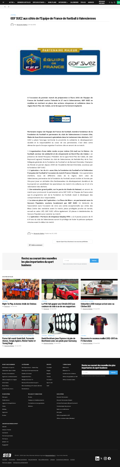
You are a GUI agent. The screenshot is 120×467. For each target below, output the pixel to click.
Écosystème (6, 394)
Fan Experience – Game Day (30, 367)
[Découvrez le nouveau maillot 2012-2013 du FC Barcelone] (99, 323)
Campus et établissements (36, 400)
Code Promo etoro (7, 389)
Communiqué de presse (64, 406)
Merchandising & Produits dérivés (32, 385)
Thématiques (67, 364)
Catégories (25, 364)
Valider (94, 260)
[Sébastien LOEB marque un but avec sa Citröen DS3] (99, 289)
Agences (5, 412)
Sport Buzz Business (8, 364)
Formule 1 (49, 379)
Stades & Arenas (27, 373)
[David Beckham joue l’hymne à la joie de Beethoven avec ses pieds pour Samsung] (60, 323)
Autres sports (14, 335)
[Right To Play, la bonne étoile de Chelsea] (20, 289)
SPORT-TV (5, 442)
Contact (72, 459)
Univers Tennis (6, 429)
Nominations (25, 389)
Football (13, 15)
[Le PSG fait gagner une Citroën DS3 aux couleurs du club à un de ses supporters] (60, 289)
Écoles (30, 397)
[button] (3, 2)
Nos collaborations (44, 459)
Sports (49, 364)
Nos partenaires (32, 459)
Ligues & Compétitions (9, 403)
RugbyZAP (5, 445)
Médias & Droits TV (27, 379)
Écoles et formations (8, 373)
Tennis (49, 376)
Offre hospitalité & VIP (63, 415)
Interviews (5, 382)
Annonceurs (12, 459)
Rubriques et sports (8, 367)
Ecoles (4, 415)
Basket (49, 373)
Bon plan (59, 412)
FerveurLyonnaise (7, 436)
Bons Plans (5, 385)
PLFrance (5, 439)
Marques (4, 397)
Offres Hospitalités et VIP (70, 376)
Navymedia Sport (50, 455)
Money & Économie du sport (30, 382)
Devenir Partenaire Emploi (64, 400)
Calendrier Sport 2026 (8, 370)
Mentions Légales (7, 462)
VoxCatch (5, 433)
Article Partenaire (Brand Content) (67, 403)
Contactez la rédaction (62, 459)
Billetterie (66, 367)
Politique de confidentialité (20, 462)
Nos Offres (60, 394)
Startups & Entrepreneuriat (30, 370)
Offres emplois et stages (9, 379)
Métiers (30, 406)
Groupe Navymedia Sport (10, 423)
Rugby (48, 370)
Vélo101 (4, 426)
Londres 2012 (30, 335)
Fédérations (5, 400)
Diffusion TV (66, 370)
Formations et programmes (36, 403)
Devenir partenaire (22, 459)
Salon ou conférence (63, 409)
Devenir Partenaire (62, 397)
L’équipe (52, 459)
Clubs (4, 406)
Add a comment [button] (36, 245)
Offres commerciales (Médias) (65, 418)
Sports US (49, 382)
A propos (4, 459)
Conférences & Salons (69, 373)
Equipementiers (26, 376)
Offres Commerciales (69, 379)
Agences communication (9, 376)
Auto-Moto (84, 301)
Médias (4, 409)
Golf (25, 335)
